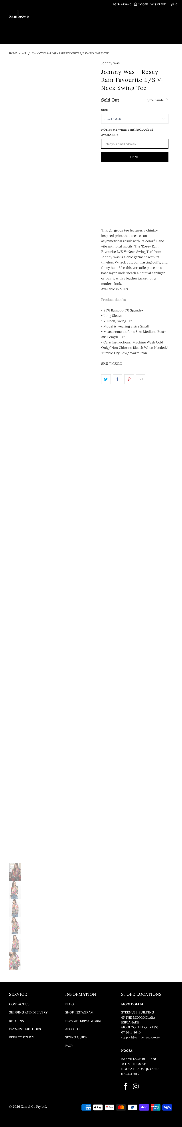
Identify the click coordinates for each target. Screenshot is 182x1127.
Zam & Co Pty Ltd (33, 1107)
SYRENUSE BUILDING (137, 1012)
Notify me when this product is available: (127, 132)
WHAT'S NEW (50, 21)
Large (145, 178)
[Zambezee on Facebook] (125, 1087)
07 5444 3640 (131, 1032)
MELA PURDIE (134, 21)
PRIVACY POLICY (21, 1037)
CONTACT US (19, 1004)
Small (109, 178)
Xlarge (109, 189)
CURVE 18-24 (161, 21)
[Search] (113, 31)
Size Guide (156, 100)
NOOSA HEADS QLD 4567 (139, 1069)
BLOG (69, 1004)
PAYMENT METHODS (25, 1029)
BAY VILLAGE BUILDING (139, 1059)
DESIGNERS (87, 21)
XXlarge (129, 189)
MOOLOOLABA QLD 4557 (139, 1027)
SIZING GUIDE (76, 1037)
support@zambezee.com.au (140, 1037)
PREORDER (111, 21)
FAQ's (69, 1046)
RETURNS (16, 1021)
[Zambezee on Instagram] (136, 1087)
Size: (104, 110)
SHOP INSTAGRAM (79, 1012)
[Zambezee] (19, 14)
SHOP (67, 21)
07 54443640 (122, 4)
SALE (99, 32)
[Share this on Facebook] (117, 379)
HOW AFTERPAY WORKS (83, 1021)
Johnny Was (110, 63)
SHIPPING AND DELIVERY (28, 1012)
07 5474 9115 (130, 1074)
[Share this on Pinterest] (129, 379)
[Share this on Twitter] (106, 379)
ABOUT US (73, 1029)
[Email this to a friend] (140, 379)
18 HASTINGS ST (133, 1064)
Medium (127, 178)
